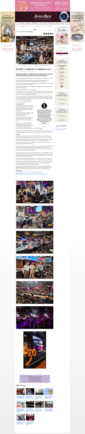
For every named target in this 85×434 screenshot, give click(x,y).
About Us (62, 23)
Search (45, 23)
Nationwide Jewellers (59, 129)
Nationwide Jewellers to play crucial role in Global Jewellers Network (29, 171)
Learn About (34, 23)
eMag (56, 23)
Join (40, 23)
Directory (51, 23)
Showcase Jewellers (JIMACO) (61, 128)
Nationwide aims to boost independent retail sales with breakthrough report (31, 174)
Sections (28, 23)
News (23, 23)
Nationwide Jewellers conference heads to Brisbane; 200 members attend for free (32, 173)
